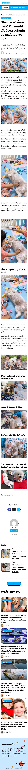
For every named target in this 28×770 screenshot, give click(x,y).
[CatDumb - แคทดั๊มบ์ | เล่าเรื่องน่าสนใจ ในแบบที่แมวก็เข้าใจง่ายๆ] (5, 3)
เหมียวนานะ (7, 625)
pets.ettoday (8, 495)
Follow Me (14, 530)
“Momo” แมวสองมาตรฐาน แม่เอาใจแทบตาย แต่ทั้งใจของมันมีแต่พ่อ (19, 568)
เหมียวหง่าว (7, 695)
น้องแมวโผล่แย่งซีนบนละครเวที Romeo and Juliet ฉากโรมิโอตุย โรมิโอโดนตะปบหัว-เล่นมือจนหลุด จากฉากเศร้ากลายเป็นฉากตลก (14, 650)
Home (2, 15)
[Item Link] (14, 604)
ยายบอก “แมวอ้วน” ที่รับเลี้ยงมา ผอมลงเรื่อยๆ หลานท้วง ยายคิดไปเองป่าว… (19, 555)
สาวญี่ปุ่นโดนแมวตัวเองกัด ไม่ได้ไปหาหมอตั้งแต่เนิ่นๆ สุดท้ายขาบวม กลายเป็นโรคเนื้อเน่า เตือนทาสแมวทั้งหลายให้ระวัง (14, 618)
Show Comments (14, 583)
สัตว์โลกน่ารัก (10, 15)
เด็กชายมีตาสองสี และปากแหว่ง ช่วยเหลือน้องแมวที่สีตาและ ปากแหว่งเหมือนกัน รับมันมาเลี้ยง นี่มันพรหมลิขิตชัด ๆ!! (14, 725)
